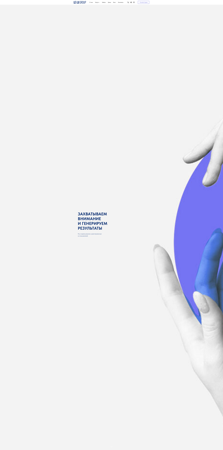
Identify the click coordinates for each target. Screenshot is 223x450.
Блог (114, 2)
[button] (143, 2)
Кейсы (104, 2)
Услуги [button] (97, 2)
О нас (91, 2)
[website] (128, 2)
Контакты (120, 2)
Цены (109, 2)
